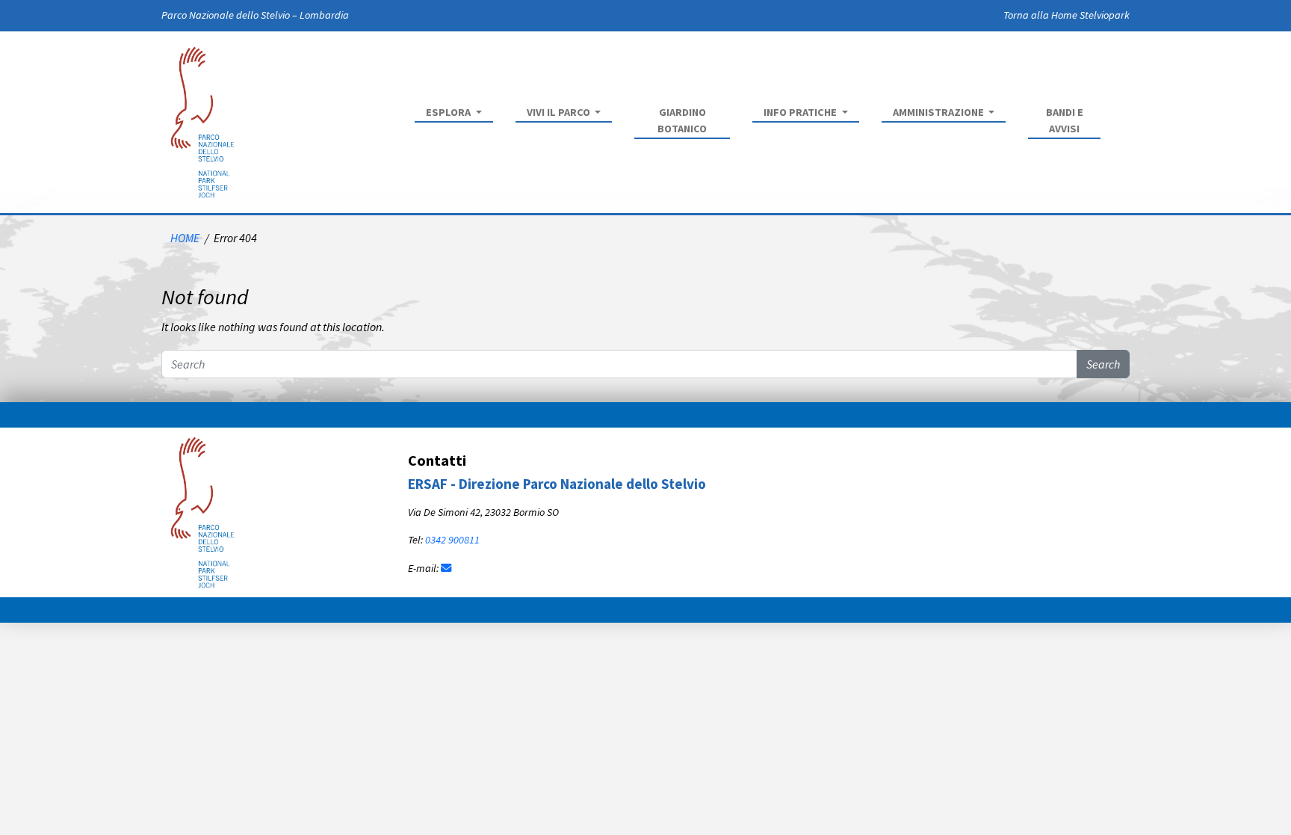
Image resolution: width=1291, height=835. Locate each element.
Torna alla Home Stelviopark (1066, 15)
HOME (184, 237)
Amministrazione (939, 112)
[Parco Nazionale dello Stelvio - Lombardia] (202, 510)
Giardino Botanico (682, 120)
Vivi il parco (559, 112)
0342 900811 (452, 539)
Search (1103, 364)
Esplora (449, 112)
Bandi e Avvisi (1064, 120)
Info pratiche (801, 112)
